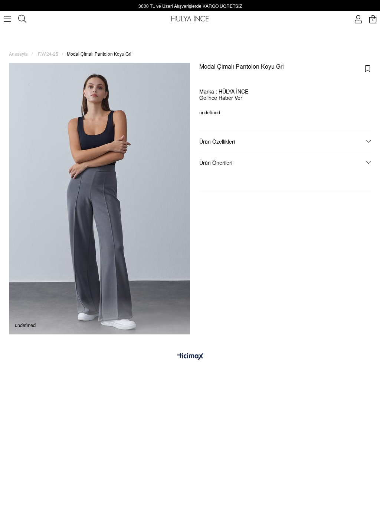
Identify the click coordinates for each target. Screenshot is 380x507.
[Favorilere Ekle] (367, 68)
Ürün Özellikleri (217, 141)
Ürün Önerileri (215, 162)
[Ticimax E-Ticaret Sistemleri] (190, 356)
